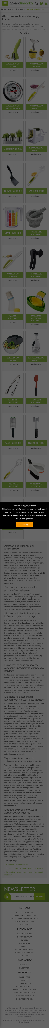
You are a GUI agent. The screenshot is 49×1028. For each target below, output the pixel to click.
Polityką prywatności (21, 512)
